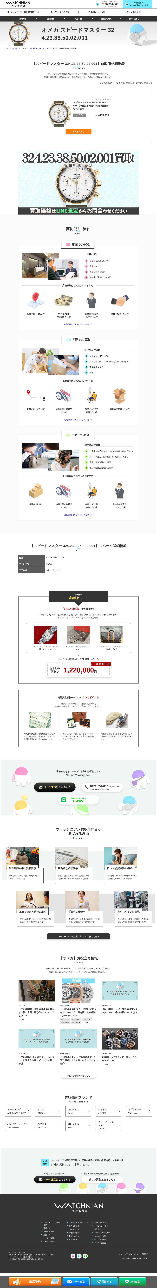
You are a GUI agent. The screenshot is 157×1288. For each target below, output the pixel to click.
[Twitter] (79, 1256)
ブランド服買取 (100, 1243)
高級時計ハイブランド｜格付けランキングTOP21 (119, 1059)
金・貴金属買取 (100, 1239)
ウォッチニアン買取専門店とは (53, 1224)
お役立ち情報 (48, 1242)
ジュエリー (87, 1019)
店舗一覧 (46, 1235)
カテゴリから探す (101, 1226)
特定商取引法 (74, 1233)
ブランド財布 (65, 1022)
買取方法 (46, 1228)
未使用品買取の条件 (126, 83)
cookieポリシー (75, 1229)
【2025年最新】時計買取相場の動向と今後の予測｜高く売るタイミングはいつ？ (36, 1012)
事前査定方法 (48, 1231)
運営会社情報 (74, 1226)
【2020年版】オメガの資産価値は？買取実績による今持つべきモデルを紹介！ (78, 1060)
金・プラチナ (76, 1019)
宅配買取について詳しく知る (77, 420)
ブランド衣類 (76, 1022)
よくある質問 (48, 1238)
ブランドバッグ (65, 1019)
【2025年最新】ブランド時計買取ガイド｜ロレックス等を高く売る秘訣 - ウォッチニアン (78, 1012)
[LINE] (85, 1256)
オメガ (23, 48)
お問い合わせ (74, 1236)
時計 (23, 1019)
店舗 (86, 1022)
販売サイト (73, 1239)
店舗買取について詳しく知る (77, 324)
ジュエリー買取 (100, 1236)
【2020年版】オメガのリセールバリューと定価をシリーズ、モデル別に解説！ (36, 1060)
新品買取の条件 (108, 83)
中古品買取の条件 (145, 83)
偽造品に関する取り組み (78, 1222)
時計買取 (15, 48)
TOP (6, 48)
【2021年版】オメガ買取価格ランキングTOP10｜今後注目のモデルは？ (120, 1011)
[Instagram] (73, 1256)
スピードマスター (35, 48)
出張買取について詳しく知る (77, 515)
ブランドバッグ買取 (102, 1233)
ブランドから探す (101, 1222)
